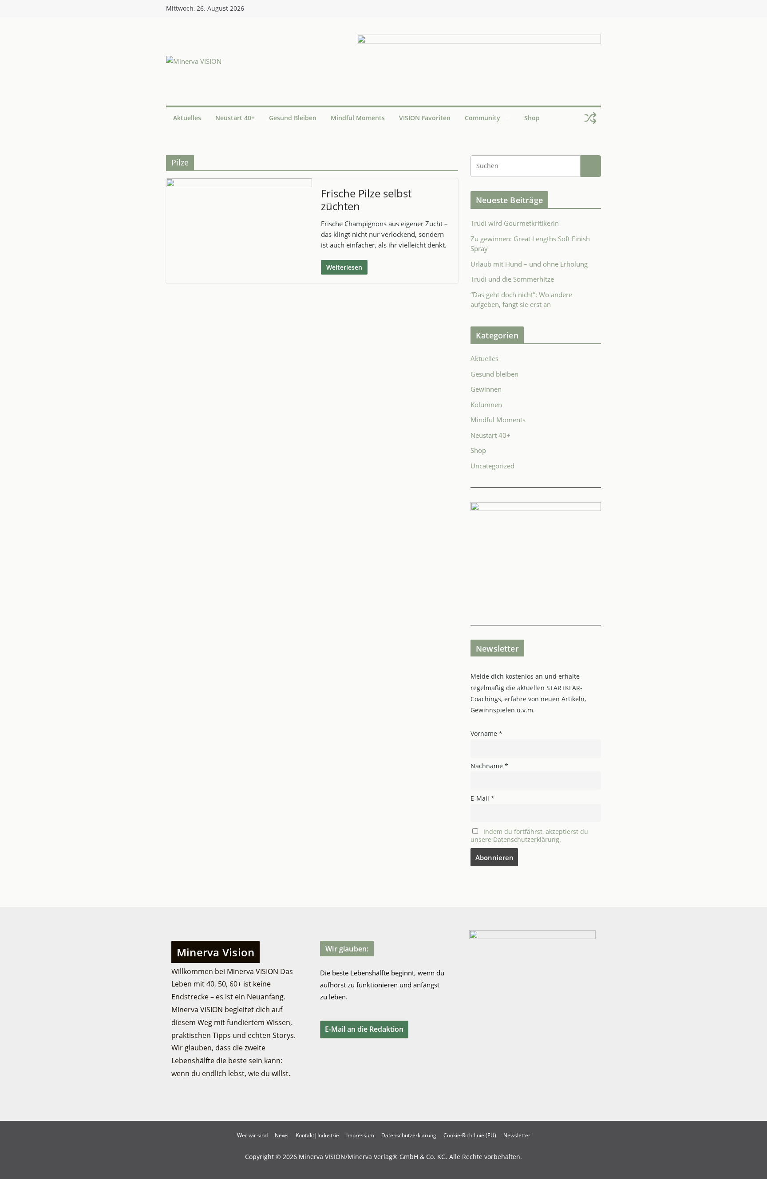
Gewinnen (486, 389)
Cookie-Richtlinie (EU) (469, 1135)
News (282, 1135)
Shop (532, 118)
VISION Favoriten (425, 118)
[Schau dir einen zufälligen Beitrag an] (590, 118)
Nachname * (489, 766)
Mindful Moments (358, 118)
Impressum (360, 1135)
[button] (505, 118)
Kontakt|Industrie (317, 1135)
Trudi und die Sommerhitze (512, 279)
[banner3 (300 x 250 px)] (535, 507)
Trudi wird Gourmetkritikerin (514, 223)
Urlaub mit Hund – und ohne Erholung (529, 263)
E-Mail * (482, 798)
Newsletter (516, 1135)
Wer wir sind (252, 1135)
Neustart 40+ (235, 118)
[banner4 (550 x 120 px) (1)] (479, 39)
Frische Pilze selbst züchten (366, 199)
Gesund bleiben (292, 118)
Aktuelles (187, 118)
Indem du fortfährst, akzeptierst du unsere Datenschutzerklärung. (529, 836)
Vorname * (486, 734)
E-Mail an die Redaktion (364, 1029)
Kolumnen (486, 404)
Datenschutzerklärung (408, 1135)
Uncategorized (492, 465)
